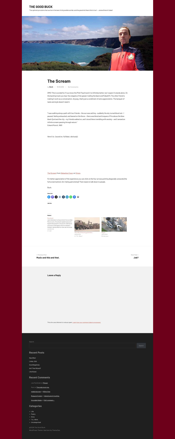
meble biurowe (36, 391)
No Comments (73, 87)
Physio (103, 232)
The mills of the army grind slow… (83, 232)
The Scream (51, 173)
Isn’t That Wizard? (35, 368)
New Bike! (32, 358)
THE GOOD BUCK (41, 7)
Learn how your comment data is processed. (87, 322)
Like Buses (32, 372)
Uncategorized (36, 422)
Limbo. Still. (33, 361)
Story (33, 417)
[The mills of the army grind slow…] (87, 224)
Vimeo (78, 173)
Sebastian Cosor (67, 173)
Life (32, 411)
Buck (51, 87)
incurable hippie (36, 400)
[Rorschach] (60, 224)
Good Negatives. (34, 365)
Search (31, 342)
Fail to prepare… (49, 400)
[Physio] (114, 224)
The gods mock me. (42, 387)
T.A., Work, (34, 419)
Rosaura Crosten (36, 396)
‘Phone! (45, 383)
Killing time (46, 391)
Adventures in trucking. (52, 396)
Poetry (33, 414)
